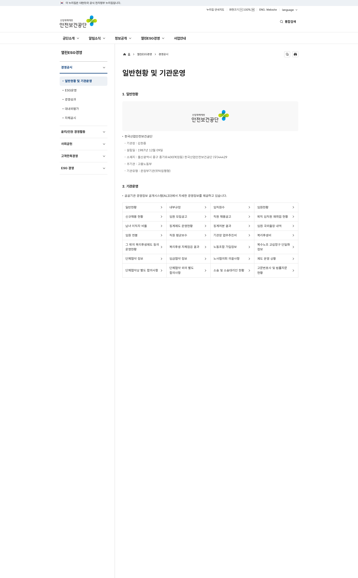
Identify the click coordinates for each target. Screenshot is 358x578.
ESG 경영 (69, 170)
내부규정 (175, 208)
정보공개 (121, 40)
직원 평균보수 (178, 236)
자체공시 (70, 118)
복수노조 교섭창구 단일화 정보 (273, 248)
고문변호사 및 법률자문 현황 (272, 271)
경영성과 (70, 99)
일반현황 (131, 208)
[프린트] (295, 54)
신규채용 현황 (134, 218)
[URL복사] (287, 54)
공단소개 (68, 40)
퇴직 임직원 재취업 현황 (272, 218)
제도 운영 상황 (266, 260)
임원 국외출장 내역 (269, 227)
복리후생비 (264, 236)
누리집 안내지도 (215, 9)
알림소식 (95, 40)
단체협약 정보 (134, 260)
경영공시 (68, 69)
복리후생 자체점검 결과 (184, 249)
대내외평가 (72, 109)
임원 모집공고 (178, 218)
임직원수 (219, 208)
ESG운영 (71, 90)
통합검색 (290, 22)
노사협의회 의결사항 (226, 260)
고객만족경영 (71, 158)
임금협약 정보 (178, 260)
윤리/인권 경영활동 (74, 134)
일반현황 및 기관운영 (78, 82)
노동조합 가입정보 (225, 249)
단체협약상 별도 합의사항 (141, 272)
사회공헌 (68, 146)
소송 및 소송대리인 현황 (228, 272)
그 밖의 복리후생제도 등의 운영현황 (142, 248)
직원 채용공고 (222, 218)
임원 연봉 (131, 236)
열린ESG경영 (150, 40)
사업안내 (180, 40)
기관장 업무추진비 (225, 236)
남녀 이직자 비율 (136, 227)
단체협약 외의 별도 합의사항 (181, 271)
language (289, 10)
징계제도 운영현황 (181, 227)
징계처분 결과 (222, 227)
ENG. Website (268, 9)
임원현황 (262, 208)
